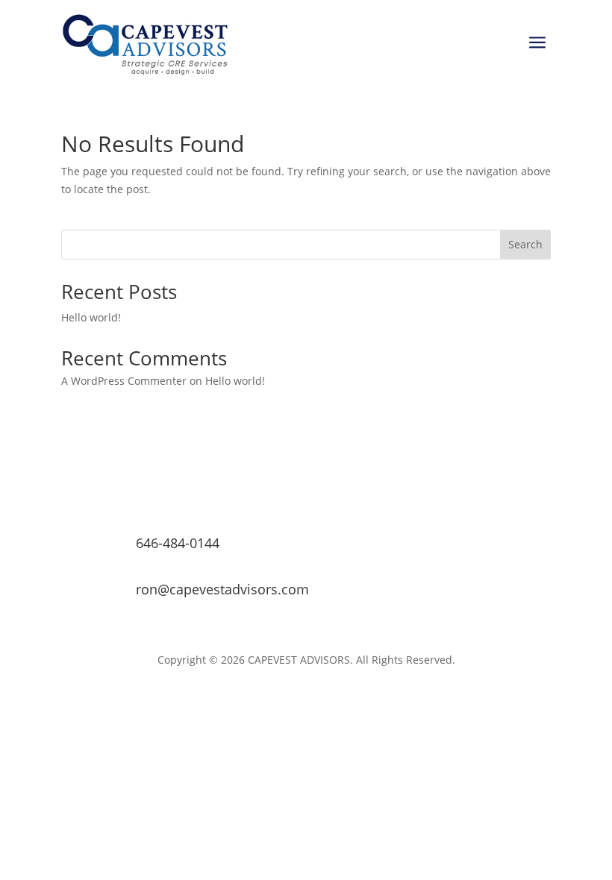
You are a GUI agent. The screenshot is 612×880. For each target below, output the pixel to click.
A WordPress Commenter (124, 381)
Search (525, 244)
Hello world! (91, 317)
